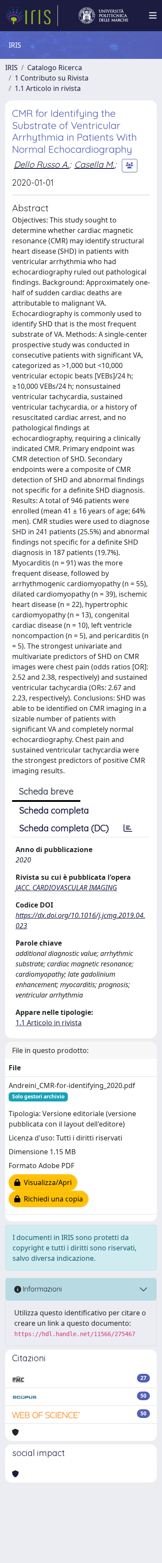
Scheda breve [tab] (46, 791)
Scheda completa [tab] (54, 810)
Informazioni (41, 1289)
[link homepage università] (103, 15)
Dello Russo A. (41, 164)
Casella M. (94, 164)
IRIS (11, 67)
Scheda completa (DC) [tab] (64, 828)
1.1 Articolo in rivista (48, 88)
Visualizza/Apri (46, 1182)
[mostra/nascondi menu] (153, 15)
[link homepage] (31, 15)
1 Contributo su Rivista (52, 78)
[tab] (128, 828)
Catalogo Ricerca (54, 67)
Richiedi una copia (51, 1199)
